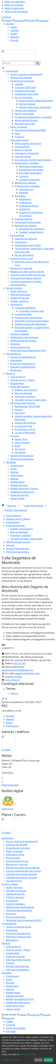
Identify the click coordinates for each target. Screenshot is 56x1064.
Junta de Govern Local (17, 861)
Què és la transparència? (18, 926)
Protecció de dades (16, 1028)
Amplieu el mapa (13, 676)
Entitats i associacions (16, 510)
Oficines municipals (16, 890)
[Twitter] (7, 20)
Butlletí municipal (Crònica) (20, 999)
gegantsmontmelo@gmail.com (17, 670)
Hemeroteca (12, 986)
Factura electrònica (16, 917)
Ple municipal (13, 857)
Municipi (12, 505)
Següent (14, 784)
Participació (12, 900)
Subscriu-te (7, 808)
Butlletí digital (13, 992)
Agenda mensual (14, 995)
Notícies (10, 716)
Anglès (13, 33)
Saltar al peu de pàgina (16, 11)
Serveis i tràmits (10, 884)
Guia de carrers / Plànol (18, 518)
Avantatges (12, 930)
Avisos (9, 722)
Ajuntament (8, 838)
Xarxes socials (13, 1009)
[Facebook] (18, 20)
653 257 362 (20, 663)
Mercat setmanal (19, 532)
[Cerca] (37, 63)
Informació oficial (15, 854)
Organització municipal (18, 848)
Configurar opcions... (11, 1060)
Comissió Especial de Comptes (21, 877)
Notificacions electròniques (20, 907)
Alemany (14, 36)
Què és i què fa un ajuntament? (22, 841)
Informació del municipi (18, 542)
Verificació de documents (19, 910)
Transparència (9, 923)
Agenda (10, 719)
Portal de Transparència (18, 933)
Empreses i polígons (20, 535)
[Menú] (3, 67)
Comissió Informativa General (21, 874)
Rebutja (38, 1060)
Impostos (11, 913)
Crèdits (9, 1021)
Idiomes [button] (10, 23)
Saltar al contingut (13, 4)
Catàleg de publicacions (18, 1002)
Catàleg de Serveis (15, 894)
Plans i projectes (14, 851)
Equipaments (13, 522)
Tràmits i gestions (15, 897)
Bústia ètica (12, 940)
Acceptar (48, 1060)
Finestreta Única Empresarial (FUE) (23, 920)
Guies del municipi (34, 505)
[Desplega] (19, 506)
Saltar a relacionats (14, 8)
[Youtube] (30, 20)
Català (13, 27)
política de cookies (27, 1054)
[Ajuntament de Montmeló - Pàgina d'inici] (19, 55)
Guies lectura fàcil (15, 1005)
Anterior (6, 784)
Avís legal (10, 1031)
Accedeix (6, 749)
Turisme (10, 545)
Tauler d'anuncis (14, 887)
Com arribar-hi (13, 515)
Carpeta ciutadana (15, 903)
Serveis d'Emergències (17, 548)
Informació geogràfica (17, 551)
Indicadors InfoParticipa (18, 936)
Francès (14, 40)
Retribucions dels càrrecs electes (23, 867)
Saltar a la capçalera (14, 1)
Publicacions (12, 725)
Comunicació (12, 976)
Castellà (14, 30)
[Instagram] (42, 20)
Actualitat (6, 972)
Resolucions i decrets (17, 864)
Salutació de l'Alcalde (16, 844)
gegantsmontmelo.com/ (27, 673)
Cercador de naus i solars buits (26, 538)
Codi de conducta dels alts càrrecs (23, 871)
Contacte (6, 16)
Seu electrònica (14, 880)
